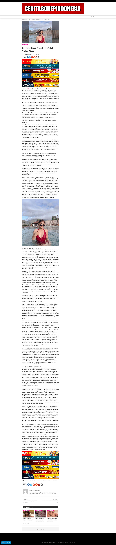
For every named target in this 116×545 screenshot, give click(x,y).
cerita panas (41, 480)
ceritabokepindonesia (27, 88)
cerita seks (50, 480)
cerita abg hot (26, 480)
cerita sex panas (54, 480)
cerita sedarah (45, 480)
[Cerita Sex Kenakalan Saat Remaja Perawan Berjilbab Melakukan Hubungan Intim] (40, 513)
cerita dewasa (37, 480)
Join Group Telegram (6, 542)
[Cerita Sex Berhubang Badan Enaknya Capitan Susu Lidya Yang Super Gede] (52, 513)
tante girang (23, 482)
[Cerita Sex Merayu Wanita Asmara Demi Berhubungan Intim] (28, 513)
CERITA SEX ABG (24, 44)
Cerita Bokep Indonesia (31, 480)
